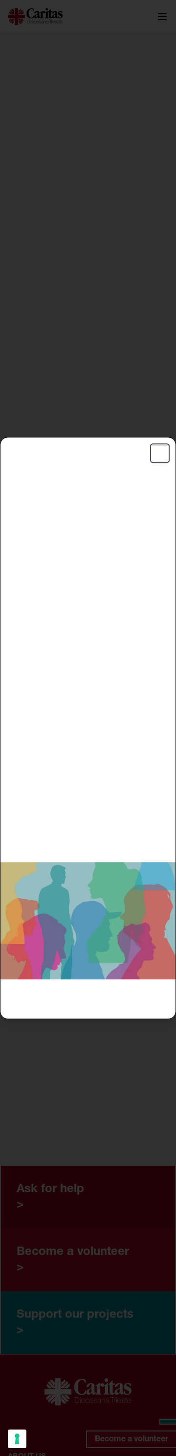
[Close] (160, 453)
